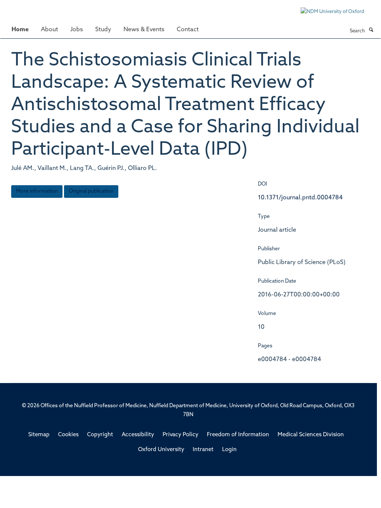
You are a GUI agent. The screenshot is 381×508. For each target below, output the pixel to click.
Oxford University (161, 450)
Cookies (68, 435)
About (49, 30)
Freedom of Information (238, 435)
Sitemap (38, 435)
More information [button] (37, 191)
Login (229, 450)
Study (103, 30)
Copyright (100, 435)
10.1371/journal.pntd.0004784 (300, 198)
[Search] (371, 30)
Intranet (203, 450)
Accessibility (138, 435)
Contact (188, 30)
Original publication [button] (91, 191)
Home (20, 30)
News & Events (144, 30)
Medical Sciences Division (311, 435)
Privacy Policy (180, 435)
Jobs (76, 30)
